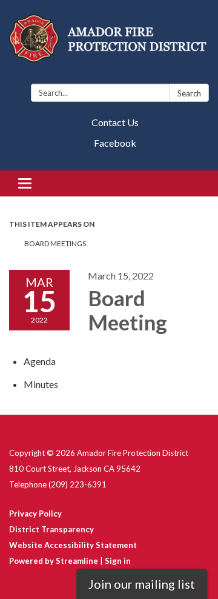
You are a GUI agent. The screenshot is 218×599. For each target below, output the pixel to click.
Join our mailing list (141, 584)
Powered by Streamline (53, 561)
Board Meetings (55, 243)
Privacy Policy (35, 513)
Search (189, 93)
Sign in (118, 561)
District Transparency (51, 529)
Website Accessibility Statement (73, 545)
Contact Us (115, 122)
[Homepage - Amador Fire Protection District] (109, 44)
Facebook (115, 143)
